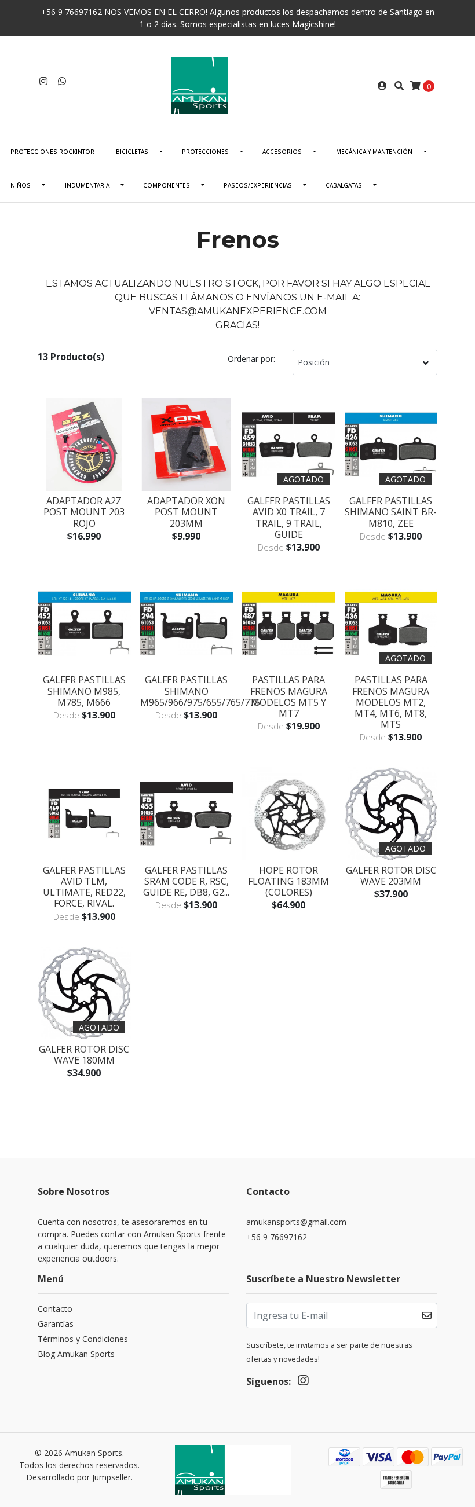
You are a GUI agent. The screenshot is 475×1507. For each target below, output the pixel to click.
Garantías (56, 1323)
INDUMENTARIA (87, 185)
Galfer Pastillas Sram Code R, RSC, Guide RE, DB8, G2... (186, 881)
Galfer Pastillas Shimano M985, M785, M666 (84, 690)
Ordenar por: (251, 358)
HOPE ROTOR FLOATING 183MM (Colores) (288, 881)
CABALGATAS (344, 185)
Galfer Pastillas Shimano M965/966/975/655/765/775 (200, 690)
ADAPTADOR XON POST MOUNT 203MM (186, 511)
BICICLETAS (132, 152)
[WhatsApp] (62, 81)
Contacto (55, 1308)
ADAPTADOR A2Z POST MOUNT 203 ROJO (84, 511)
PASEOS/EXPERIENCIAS (258, 185)
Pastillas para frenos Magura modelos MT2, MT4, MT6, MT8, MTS (390, 702)
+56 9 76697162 (276, 1236)
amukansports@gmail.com (296, 1221)
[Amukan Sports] (237, 84)
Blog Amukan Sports (76, 1353)
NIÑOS (20, 185)
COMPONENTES (166, 185)
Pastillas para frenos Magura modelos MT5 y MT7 (288, 696)
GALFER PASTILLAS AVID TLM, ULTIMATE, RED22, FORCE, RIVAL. (84, 887)
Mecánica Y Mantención (374, 152)
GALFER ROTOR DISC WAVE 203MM (391, 876)
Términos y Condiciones (83, 1338)
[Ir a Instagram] (43, 81)
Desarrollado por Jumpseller (78, 1477)
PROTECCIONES (205, 152)
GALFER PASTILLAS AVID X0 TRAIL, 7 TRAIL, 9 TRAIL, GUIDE (288, 517)
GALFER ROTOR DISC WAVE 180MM (84, 1054)
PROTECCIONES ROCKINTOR (52, 152)
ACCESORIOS (282, 152)
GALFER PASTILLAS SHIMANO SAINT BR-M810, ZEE (391, 511)
